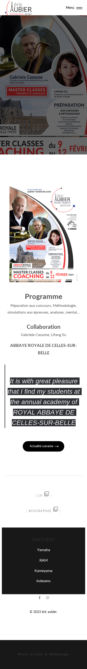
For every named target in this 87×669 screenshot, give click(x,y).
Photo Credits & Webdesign (43, 654)
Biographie (43, 511)
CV (43, 495)
